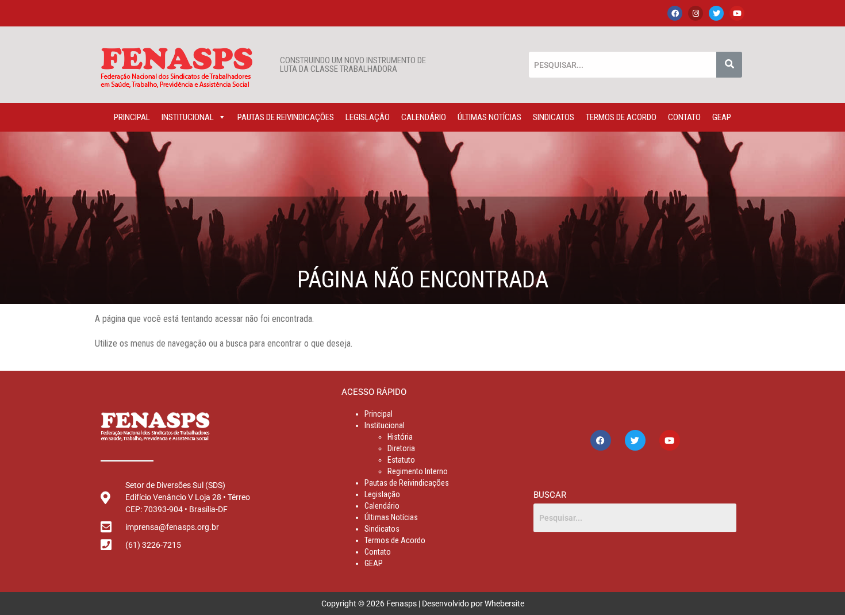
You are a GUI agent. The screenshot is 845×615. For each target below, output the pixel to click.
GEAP (721, 117)
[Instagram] (695, 13)
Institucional (188, 117)
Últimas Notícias (489, 117)
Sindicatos (553, 117)
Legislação (367, 117)
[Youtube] (736, 13)
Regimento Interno (417, 471)
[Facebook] (674, 13)
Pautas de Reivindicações (285, 117)
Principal (132, 117)
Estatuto (401, 459)
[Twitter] (716, 13)
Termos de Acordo (621, 117)
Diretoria (401, 448)
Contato (684, 117)
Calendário (423, 117)
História (400, 436)
